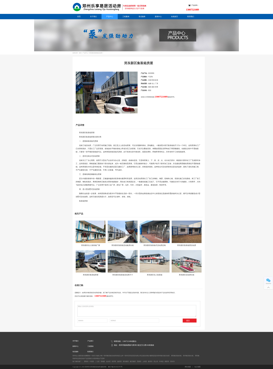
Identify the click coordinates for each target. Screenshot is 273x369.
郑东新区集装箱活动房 (95, 53)
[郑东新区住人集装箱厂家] (91, 232)
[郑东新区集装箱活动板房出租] (123, 232)
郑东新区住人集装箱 (154, 275)
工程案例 (125, 16)
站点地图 (197, 367)
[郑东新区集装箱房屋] (91, 261)
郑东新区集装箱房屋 (90, 275)
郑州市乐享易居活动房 (92, 367)
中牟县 (161, 361)
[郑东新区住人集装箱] (155, 261)
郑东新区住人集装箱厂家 (90, 245)
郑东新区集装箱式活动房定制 (155, 245)
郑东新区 (126, 361)
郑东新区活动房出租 (186, 275)
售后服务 (142, 16)
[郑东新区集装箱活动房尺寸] (123, 261)
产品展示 (90, 341)
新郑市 (150, 361)
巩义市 (156, 361)
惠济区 (119, 361)
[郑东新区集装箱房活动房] (187, 232)
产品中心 (109, 16)
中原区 (92, 361)
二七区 (97, 361)
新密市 (167, 361)
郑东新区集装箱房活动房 (186, 245)
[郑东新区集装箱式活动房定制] (155, 232)
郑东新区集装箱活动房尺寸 (122, 275)
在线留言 (174, 16)
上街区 (144, 361)
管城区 (103, 361)
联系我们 (190, 16)
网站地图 (188, 367)
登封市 (172, 361)
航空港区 (133, 361)
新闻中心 (158, 16)
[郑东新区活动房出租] (187, 261)
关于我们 (93, 16)
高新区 (139, 361)
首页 (79, 16)
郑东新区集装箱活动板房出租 (123, 245)
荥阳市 (86, 361)
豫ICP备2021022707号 (115, 367)
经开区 (114, 361)
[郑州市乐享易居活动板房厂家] (103, 7)
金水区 (108, 361)
